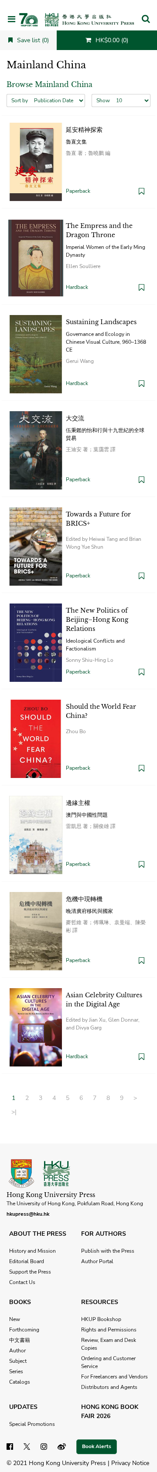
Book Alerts (96, 1446)
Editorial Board (26, 1261)
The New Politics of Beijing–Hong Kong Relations (97, 620)
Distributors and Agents (109, 1387)
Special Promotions (32, 1424)
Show (103, 100)
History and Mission (32, 1250)
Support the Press (30, 1271)
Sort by (19, 100)
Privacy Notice (130, 1463)
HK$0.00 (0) (111, 40)
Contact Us (22, 1282)
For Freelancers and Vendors (114, 1376)
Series (16, 1371)
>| (14, 1112)
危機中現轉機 (84, 899)
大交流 (75, 418)
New (14, 1319)
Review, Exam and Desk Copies (108, 1344)
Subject (18, 1361)
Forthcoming (24, 1329)
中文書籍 (19, 1340)
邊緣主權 (78, 803)
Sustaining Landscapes (101, 322)
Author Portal (97, 1261)
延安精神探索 (84, 130)
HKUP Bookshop (101, 1319)
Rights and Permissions (109, 1329)
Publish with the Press (107, 1250)
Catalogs (19, 1381)
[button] (146, 19)
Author (17, 1350)
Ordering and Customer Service (108, 1362)
